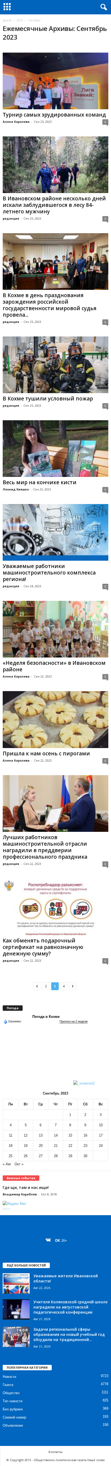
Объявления (13, 1425)
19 (25, 1146)
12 (25, 1135)
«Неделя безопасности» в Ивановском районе (54, 666)
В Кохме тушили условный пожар (48, 398)
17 (101, 1135)
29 (70, 1156)
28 (56, 1156)
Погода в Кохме (46, 1017)
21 (56, 1146)
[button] (103, 7)
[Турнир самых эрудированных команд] (55, 81)
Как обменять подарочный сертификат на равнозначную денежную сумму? (43, 947)
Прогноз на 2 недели (74, 1021)
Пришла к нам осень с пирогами (46, 753)
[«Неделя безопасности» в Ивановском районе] (55, 629)
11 (10, 1135)
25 (10, 1156)
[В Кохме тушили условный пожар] (55, 364)
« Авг (7, 1164)
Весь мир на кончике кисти (40, 482)
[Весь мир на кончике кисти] (55, 448)
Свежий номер (14, 1417)
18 (10, 1146)
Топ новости (12, 1401)
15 (70, 1135)
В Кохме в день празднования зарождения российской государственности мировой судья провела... (49, 305)
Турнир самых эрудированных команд (54, 114)
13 (41, 1135)
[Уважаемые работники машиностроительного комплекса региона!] (55, 532)
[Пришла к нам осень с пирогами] (55, 719)
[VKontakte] (49, 1241)
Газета (8, 1385)
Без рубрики (13, 1409)
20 (41, 1146)
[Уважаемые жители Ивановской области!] (16, 1283)
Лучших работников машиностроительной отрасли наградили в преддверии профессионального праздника (45, 847)
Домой (7, 20)
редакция (11, 218)
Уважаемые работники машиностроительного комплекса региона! (49, 573)
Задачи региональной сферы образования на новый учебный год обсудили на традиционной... (69, 1334)
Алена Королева (16, 122)
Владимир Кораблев (20, 1194)
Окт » (19, 1164)
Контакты (55, 1452)
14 (56, 1135)
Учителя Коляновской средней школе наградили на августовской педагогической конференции (70, 1307)
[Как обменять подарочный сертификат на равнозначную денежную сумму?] (55, 906)
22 (70, 1146)
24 (101, 1146)
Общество (11, 1393)
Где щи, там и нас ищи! (26, 1187)
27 (41, 1156)
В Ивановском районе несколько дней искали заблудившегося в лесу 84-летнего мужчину (54, 205)
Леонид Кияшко (16, 489)
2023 (19, 20)
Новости (9, 1377)
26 (25, 1156)
